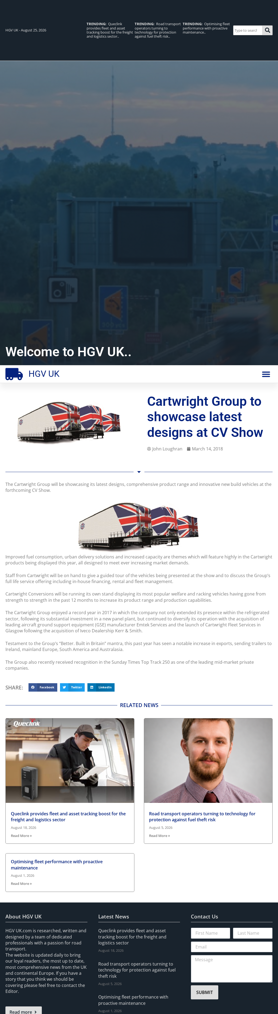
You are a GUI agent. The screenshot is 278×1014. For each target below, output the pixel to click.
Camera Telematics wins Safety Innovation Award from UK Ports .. (204, 30)
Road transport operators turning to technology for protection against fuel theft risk (202, 817)
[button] (266, 374)
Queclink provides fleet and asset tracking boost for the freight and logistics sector (132, 937)
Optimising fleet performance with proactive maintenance (133, 1000)
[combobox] (248, 30)
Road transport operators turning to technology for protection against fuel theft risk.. (110, 30)
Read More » (21, 835)
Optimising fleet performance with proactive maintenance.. (158, 28)
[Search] (268, 30)
